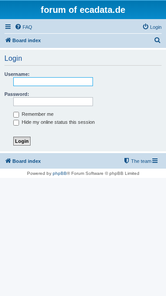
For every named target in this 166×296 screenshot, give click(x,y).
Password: (16, 94)
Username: (17, 74)
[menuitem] (23, 27)
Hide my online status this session (57, 122)
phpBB (60, 173)
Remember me (37, 114)
